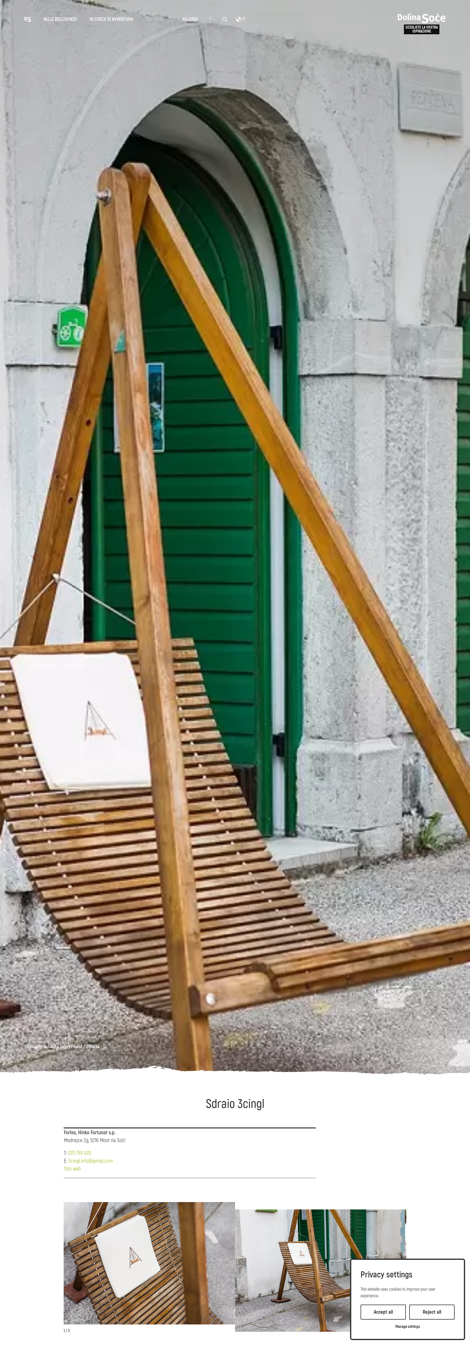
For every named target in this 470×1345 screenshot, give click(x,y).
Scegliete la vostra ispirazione (422, 29)
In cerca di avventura (111, 19)
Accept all (383, 1312)
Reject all (432, 1312)
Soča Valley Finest (66, 1046)
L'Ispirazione (157, 19)
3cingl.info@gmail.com (91, 1161)
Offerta (92, 1046)
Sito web (72, 1168)
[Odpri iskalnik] (225, 19)
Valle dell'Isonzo (60, 19)
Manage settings (407, 1326)
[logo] (27, 19)
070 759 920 (79, 1153)
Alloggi (190, 19)
